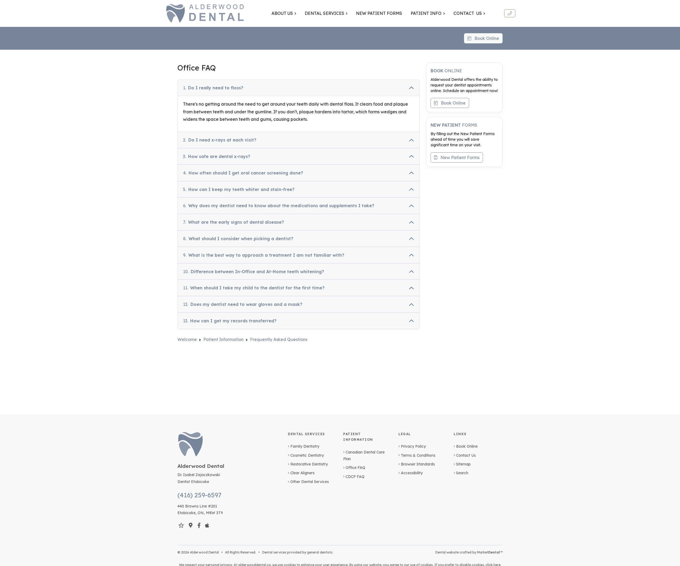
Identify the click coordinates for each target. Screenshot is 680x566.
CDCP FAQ (355, 476)
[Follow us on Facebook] (199, 525)
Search (462, 473)
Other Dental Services (309, 481)
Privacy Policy (413, 446)
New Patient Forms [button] (379, 13)
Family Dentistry (304, 446)
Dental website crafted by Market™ (469, 552)
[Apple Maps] (207, 525)
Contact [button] (467, 13)
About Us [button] (282, 13)
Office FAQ (355, 467)
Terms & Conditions (418, 455)
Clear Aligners (302, 473)
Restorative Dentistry (309, 464)
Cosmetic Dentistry (307, 455)
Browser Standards (418, 464)
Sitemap (463, 464)
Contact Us (466, 455)
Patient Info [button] (426, 13)
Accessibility (412, 473)
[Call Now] (509, 13)
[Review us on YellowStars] (181, 525)
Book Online (485, 38)
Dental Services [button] (324, 13)
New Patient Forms (458, 157)
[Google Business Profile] (190, 525)
